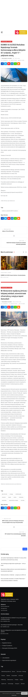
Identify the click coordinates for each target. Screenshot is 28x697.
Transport (17, 683)
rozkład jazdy (18, 494)
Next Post (21, 240)
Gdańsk (8, 675)
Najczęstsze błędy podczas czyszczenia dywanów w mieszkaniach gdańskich (14, 631)
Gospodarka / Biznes (6, 272)
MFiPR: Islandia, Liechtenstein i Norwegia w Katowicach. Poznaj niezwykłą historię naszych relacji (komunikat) (13, 521)
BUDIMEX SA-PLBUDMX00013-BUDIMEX (10, 210)
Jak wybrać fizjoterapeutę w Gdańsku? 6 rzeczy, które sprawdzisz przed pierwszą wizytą (13, 618)
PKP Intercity (4, 494)
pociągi (11, 494)
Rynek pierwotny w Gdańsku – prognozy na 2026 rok (13, 575)
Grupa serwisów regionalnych (9, 660)
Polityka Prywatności (7, 645)
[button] (23, 252)
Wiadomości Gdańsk (7, 58)
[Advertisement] (14, 15)
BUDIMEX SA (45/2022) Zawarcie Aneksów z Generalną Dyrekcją (13, 275)
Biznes (13, 671)
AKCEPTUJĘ (24, 693)
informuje (21, 675)
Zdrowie (23, 683)
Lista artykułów (5, 657)
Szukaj (25, 549)
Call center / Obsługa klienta (21, 671)
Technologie (10, 683)
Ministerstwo (10, 679)
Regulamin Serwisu (6, 643)
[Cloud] (18, 63)
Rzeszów (4, 497)
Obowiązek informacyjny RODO (9, 648)
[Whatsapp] (15, 63)
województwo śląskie (13, 500)
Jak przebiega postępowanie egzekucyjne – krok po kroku (12, 625)
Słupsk (9, 497)
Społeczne (3, 683)
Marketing (3, 679)
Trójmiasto (21, 497)
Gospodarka (14, 675)
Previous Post (7, 229)
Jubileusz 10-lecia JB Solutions (8, 231)
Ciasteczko (14, 695)
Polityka (16, 679)
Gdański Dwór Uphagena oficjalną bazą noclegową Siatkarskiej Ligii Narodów (16, 243)
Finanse (3, 675)
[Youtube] (8, 63)
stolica (15, 497)
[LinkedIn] (12, 63)
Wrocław (22, 500)
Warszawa (4, 500)
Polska (21, 679)
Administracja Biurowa (6, 671)
